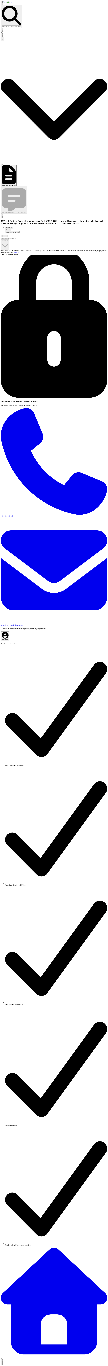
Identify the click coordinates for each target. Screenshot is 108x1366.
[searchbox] (11, 27)
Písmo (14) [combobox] (5, 240)
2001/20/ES (18, 252)
